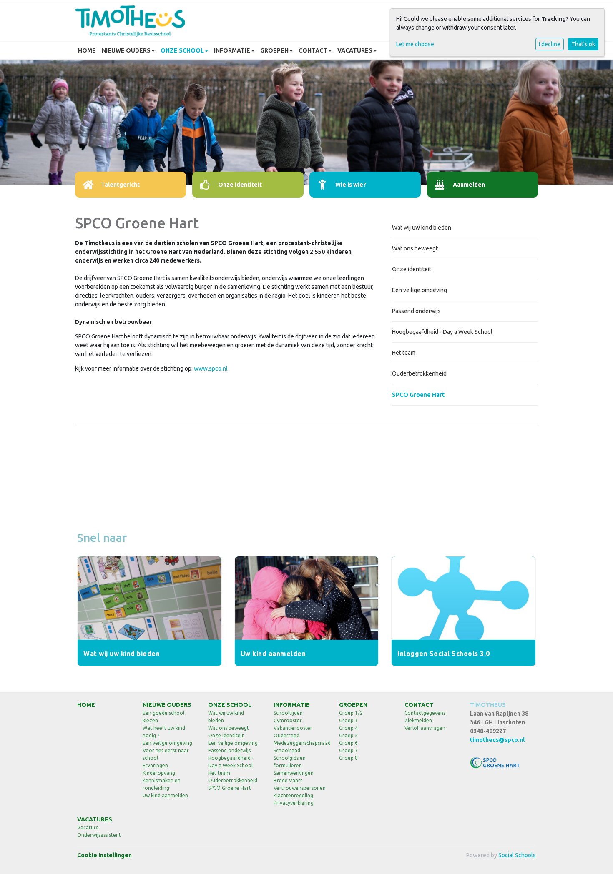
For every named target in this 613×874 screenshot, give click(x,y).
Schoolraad (287, 750)
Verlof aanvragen (424, 728)
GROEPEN (275, 50)
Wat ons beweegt (415, 248)
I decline (549, 44)
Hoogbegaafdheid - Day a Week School (442, 331)
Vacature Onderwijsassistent (99, 831)
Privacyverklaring (294, 803)
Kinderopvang (159, 773)
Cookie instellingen (104, 855)
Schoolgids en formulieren (290, 761)
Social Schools (517, 855)
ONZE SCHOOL (183, 50)
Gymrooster (288, 720)
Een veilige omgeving (419, 290)
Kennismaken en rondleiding (162, 784)
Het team (403, 352)
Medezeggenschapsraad (300, 743)
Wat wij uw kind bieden (421, 227)
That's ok (583, 44)
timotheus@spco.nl (497, 739)
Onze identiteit (411, 269)
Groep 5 (348, 735)
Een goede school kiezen (163, 716)
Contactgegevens (424, 713)
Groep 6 (348, 743)
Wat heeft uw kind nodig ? (164, 731)
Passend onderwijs (416, 311)
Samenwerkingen (294, 773)
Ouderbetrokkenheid (419, 373)
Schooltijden (288, 713)
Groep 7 (348, 750)
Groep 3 (348, 720)
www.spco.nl (211, 368)
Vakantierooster (293, 728)
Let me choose (415, 44)
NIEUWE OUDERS (127, 50)
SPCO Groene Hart (418, 394)
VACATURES (355, 50)
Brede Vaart (288, 780)
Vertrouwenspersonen (300, 788)
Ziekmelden (418, 720)
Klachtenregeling (293, 795)
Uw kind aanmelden (165, 795)
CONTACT (314, 50)
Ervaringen (155, 765)
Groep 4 (348, 728)
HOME (87, 50)
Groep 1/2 (351, 713)
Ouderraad (286, 735)
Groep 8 (348, 758)
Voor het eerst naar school (166, 754)
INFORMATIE (232, 50)
